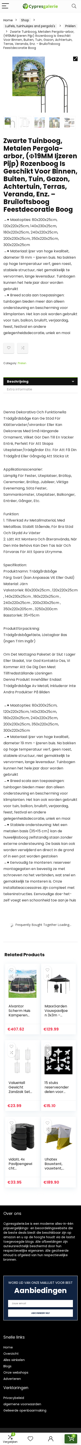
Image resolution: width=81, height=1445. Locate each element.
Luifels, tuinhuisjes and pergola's (30, 26)
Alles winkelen (14, 1360)
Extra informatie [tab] (19, 389)
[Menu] (5, 6)
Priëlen (70, 26)
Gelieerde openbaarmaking (24, 1410)
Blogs (7, 1366)
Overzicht (11, 1353)
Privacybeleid (13, 1398)
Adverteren (12, 1379)
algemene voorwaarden (22, 1404)
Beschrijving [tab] (17, 381)
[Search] (74, 6)
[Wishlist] (30, 1439)
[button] (75, 59)
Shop (25, 20)
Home (8, 20)
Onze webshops (15, 1372)
